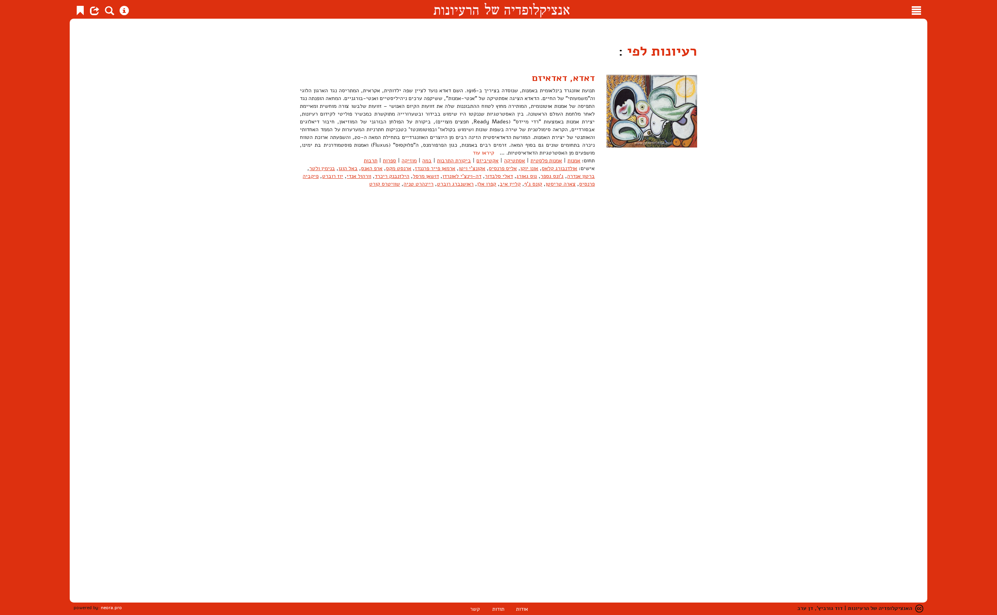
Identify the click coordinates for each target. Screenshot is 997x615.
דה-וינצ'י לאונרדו (461, 176)
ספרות (389, 160)
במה (427, 160)
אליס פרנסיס (503, 168)
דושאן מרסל (426, 176)
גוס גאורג (526, 176)
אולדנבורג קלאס (559, 168)
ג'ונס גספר (552, 176)
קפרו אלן (486, 184)
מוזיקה (409, 160)
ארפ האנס (371, 168)
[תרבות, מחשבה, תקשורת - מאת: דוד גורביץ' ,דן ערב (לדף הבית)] (501, 9)
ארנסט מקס (398, 168)
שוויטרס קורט (384, 184)
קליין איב (510, 184)
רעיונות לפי (660, 51)
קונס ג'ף (533, 184)
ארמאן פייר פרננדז (435, 168)
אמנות (573, 160)
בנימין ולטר (322, 168)
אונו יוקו (529, 168)
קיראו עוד (483, 152)
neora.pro (111, 607)
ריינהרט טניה (418, 184)
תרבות (370, 160)
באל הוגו (348, 168)
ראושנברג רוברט (455, 184)
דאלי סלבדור (499, 176)
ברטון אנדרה (581, 176)
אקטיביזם (487, 160)
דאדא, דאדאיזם (563, 78)
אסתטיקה (514, 160)
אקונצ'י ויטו (472, 168)
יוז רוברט (332, 176)
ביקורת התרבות (454, 160)
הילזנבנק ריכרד (392, 176)
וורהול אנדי (359, 176)
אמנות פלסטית (546, 160)
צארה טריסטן (561, 184)
